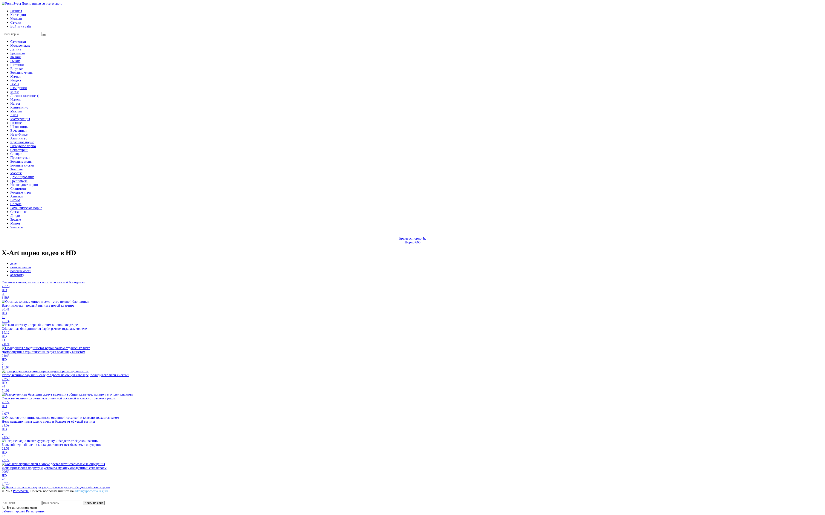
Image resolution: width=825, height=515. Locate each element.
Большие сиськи (22, 165)
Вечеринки (18, 130)
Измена (15, 99)
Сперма (15, 204)
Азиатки (16, 196)
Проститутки (20, 157)
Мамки (15, 76)
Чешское (16, 227)
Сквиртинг (18, 188)
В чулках (16, 68)
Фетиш (15, 57)
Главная (16, 11)
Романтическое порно (26, 208)
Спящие (16, 154)
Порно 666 (412, 242)
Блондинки (18, 88)
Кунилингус (19, 107)
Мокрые (16, 111)
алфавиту (17, 275)
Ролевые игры (20, 192)
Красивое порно (22, 142)
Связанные (18, 212)
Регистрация (35, 511)
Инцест (15, 80)
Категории (18, 15)
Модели (16, 18)
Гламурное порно (23, 146)
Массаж (16, 173)
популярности (20, 267)
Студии (15, 22)
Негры (15, 103)
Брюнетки (17, 53)
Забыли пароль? (13, 511)
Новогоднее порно (24, 184)
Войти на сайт (20, 26)
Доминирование (22, 177)
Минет (15, 223)
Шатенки (17, 65)
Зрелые (15, 219)
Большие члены (21, 72)
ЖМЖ (14, 84)
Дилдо (15, 215)
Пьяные (16, 123)
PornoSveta (21, 491)
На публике (19, 134)
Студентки (18, 41)
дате (13, 263)
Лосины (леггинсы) (24, 96)
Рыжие (15, 61)
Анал (14, 115)
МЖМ (14, 92)
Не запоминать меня (22, 507)
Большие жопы (21, 161)
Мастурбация (20, 119)
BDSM (15, 200)
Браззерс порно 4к (412, 238)
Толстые (16, 169)
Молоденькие (20, 45)
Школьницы (19, 126)
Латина (15, 49)
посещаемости (20, 271)
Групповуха (19, 181)
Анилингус (18, 138)
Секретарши (19, 150)
